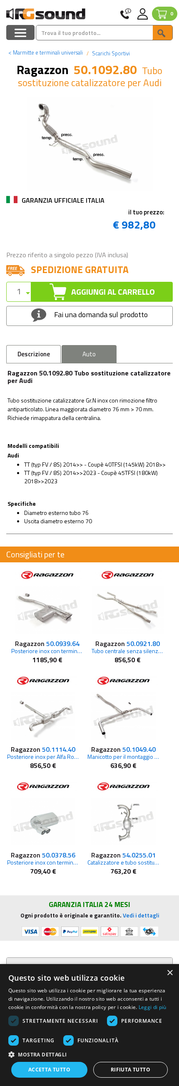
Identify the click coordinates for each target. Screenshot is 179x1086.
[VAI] (162, 32)
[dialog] (89, 1025)
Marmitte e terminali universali (45, 52)
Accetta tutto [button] (49, 1069)
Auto (89, 354)
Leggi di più (153, 1007)
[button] (89, 1054)
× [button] (170, 973)
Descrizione (33, 354)
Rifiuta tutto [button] (130, 1069)
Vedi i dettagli (141, 915)
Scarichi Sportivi (110, 53)
